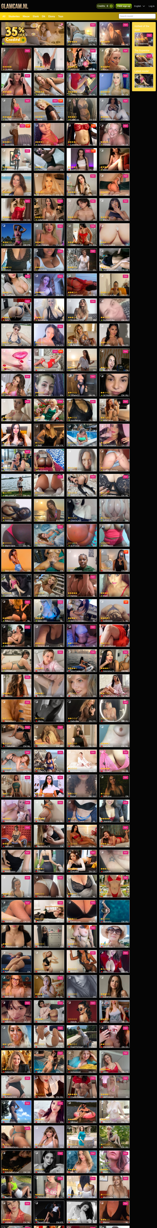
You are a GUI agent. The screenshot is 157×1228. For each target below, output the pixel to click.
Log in (152, 6)
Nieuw (26, 16)
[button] (139, 6)
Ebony (51, 16)
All (3, 16)
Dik (43, 16)
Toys (60, 16)
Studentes (14, 16)
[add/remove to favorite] (69, 24)
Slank (36, 16)
